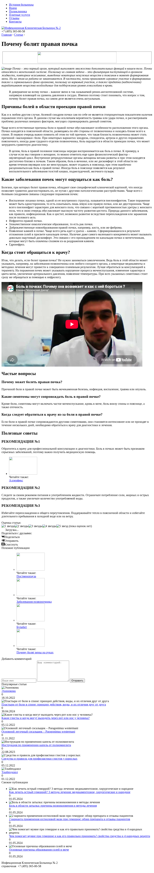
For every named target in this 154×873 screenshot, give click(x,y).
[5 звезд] (62, 526)
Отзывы (14, 18)
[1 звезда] (8, 526)
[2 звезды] (22, 526)
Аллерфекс (16, 480)
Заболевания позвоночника (34, 601)
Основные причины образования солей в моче (39, 849)
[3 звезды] (35, 526)
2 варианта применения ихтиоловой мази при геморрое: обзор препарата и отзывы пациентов (69, 819)
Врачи (13, 8)
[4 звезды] (49, 526)
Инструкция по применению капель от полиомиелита (36, 745)
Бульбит (22, 627)
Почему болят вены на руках (35, 652)
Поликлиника (18, 11)
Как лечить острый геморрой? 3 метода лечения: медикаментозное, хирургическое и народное (69, 792)
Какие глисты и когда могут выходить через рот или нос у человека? (46, 718)
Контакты (15, 21)
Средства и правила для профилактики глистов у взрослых (39, 758)
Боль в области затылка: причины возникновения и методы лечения (53, 805)
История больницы (21, 4)
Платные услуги (19, 14)
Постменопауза (26, 576)
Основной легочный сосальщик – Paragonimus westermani (38, 731)
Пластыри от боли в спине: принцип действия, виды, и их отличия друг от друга (54, 704)
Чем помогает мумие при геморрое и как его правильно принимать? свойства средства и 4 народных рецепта (79, 836)
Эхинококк (9, 691)
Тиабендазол (10, 772)
